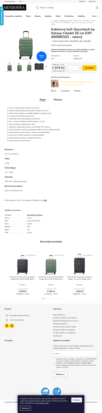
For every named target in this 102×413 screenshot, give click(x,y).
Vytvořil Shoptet (91, 402)
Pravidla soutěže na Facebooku (64, 330)
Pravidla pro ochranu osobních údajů (79, 363)
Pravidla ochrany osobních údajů (64, 327)
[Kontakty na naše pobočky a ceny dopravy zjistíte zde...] (45, 392)
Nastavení (25, 408)
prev (6, 275)
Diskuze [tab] (58, 99)
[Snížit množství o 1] (68, 67)
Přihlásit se (60, 374)
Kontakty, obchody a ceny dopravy (65, 318)
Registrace (92, 1)
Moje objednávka (10, 2)
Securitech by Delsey (64, 45)
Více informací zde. (42, 403)
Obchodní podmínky (60, 324)
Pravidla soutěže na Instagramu (64, 333)
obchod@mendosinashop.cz (19, 315)
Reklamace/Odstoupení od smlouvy (65, 321)
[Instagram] (12, 325)
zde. (67, 367)
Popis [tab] (43, 99)
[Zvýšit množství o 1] (78, 67)
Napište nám (57, 336)
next (95, 275)
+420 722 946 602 (17, 320)
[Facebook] (7, 325)
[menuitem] (13, 16)
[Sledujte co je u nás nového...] (57, 392)
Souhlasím (76, 400)
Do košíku (89, 68)
